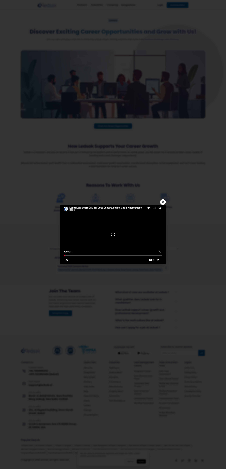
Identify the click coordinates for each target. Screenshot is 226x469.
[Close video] (163, 202)
